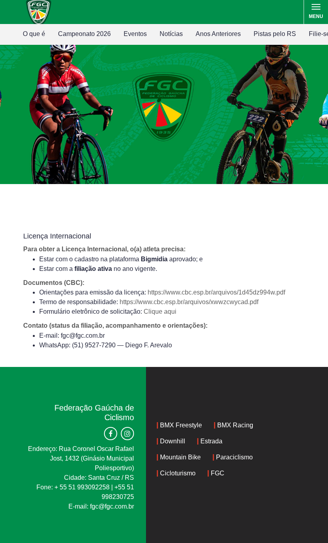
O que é (34, 33)
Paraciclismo (234, 457)
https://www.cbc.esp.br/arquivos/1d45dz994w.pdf (216, 292)
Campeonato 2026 (84, 33)
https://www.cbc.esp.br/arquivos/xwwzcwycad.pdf (189, 302)
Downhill (172, 441)
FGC (217, 473)
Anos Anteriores (218, 33)
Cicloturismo (178, 473)
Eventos (135, 33)
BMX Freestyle (181, 425)
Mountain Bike (180, 457)
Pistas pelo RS (275, 33)
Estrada (211, 441)
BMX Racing (235, 425)
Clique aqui (160, 311)
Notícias (171, 33)
